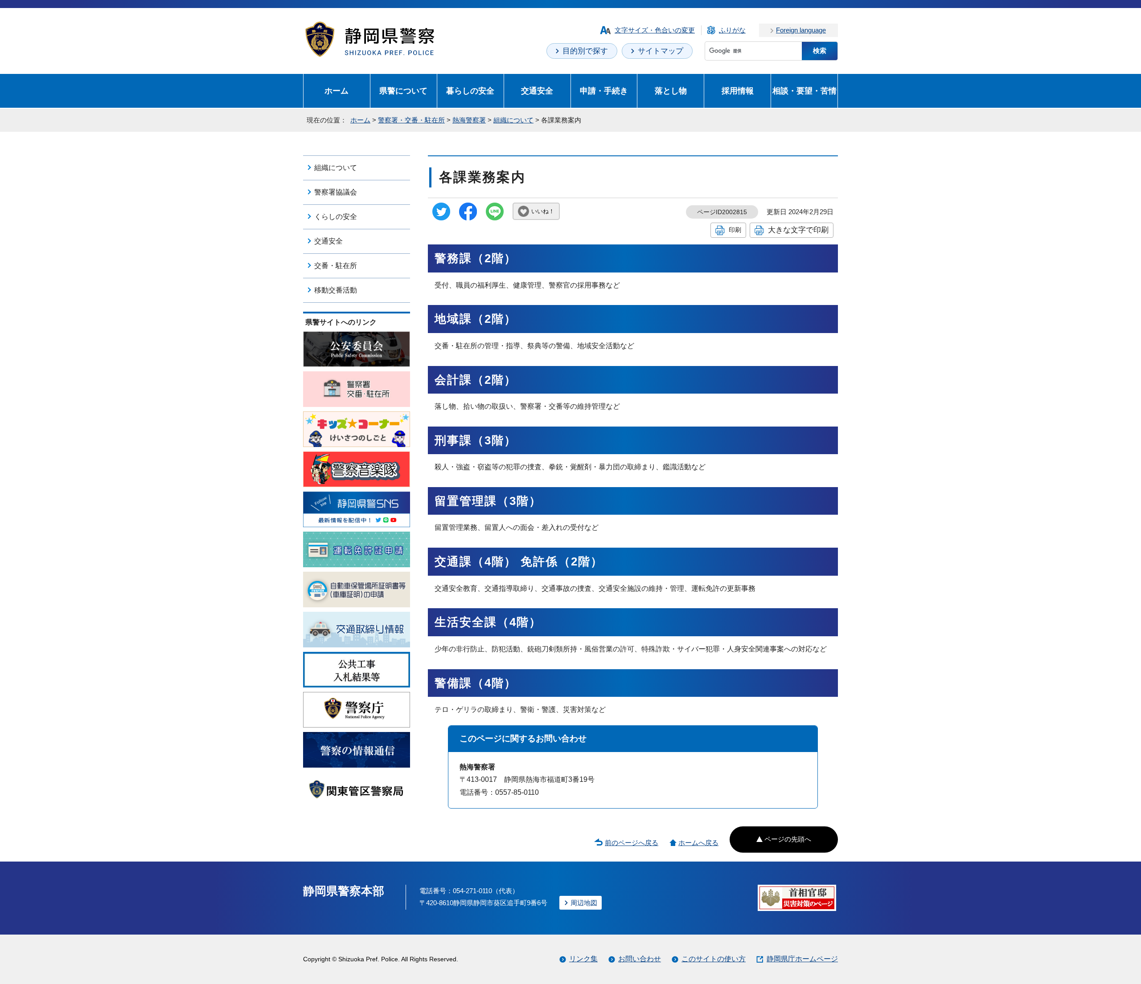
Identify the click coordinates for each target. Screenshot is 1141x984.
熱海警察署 (469, 120)
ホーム (336, 90)
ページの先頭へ (787, 839)
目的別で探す (585, 51)
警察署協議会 (335, 192)
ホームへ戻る (698, 842)
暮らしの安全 (470, 90)
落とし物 (671, 90)
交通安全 (537, 90)
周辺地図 (583, 903)
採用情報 (738, 90)
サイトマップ (660, 51)
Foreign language (801, 30)
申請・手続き (604, 90)
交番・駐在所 (335, 265)
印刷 (735, 229)
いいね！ (542, 211)
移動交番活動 (335, 290)
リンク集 (583, 959)
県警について (403, 90)
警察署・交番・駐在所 (411, 120)
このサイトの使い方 (713, 959)
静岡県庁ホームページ (802, 959)
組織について (513, 120)
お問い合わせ (639, 959)
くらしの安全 (335, 216)
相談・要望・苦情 (804, 90)
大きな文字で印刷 (798, 229)
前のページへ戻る (631, 842)
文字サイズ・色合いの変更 (655, 30)
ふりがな (732, 30)
